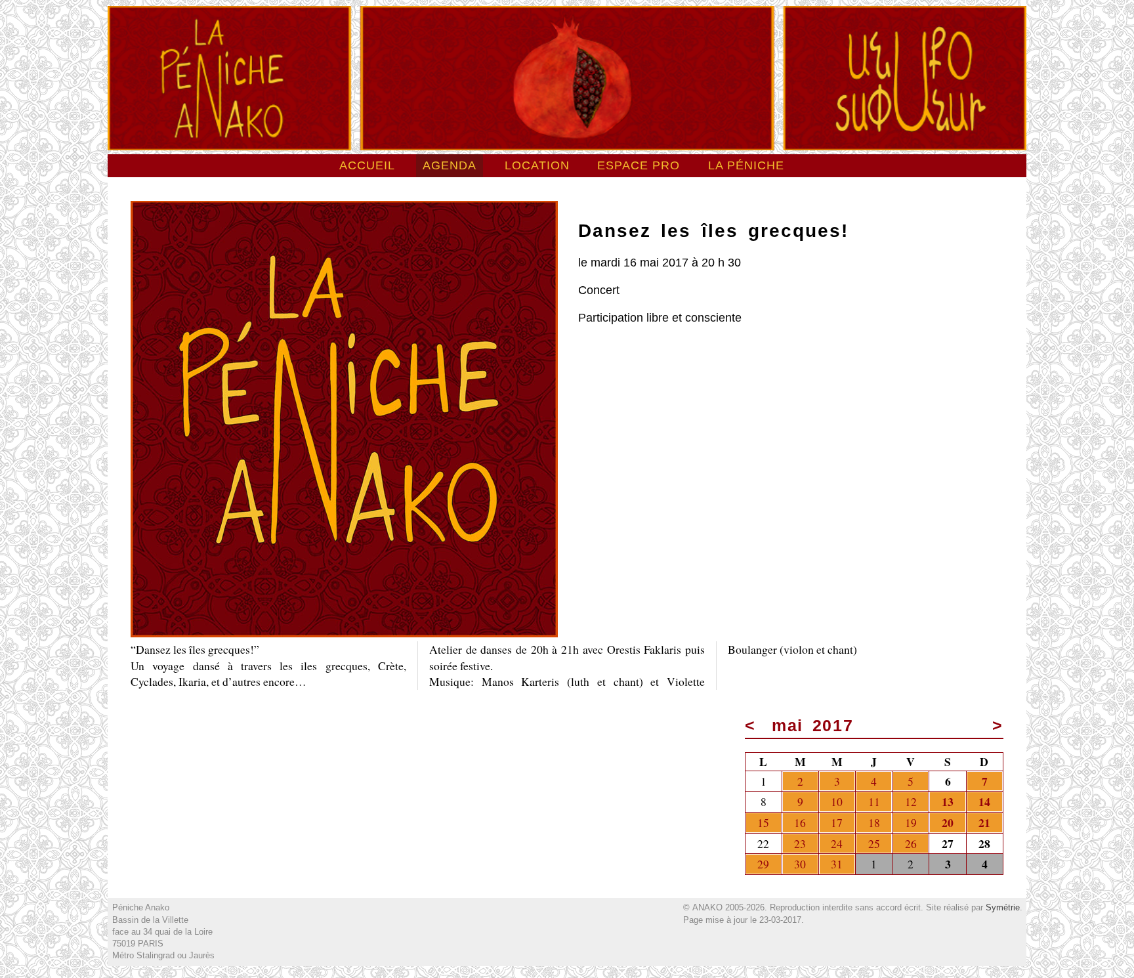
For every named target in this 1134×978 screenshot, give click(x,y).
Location (537, 165)
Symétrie (1003, 907)
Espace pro (638, 165)
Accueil (367, 165)
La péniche (746, 165)
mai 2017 (813, 725)
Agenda (449, 165)
